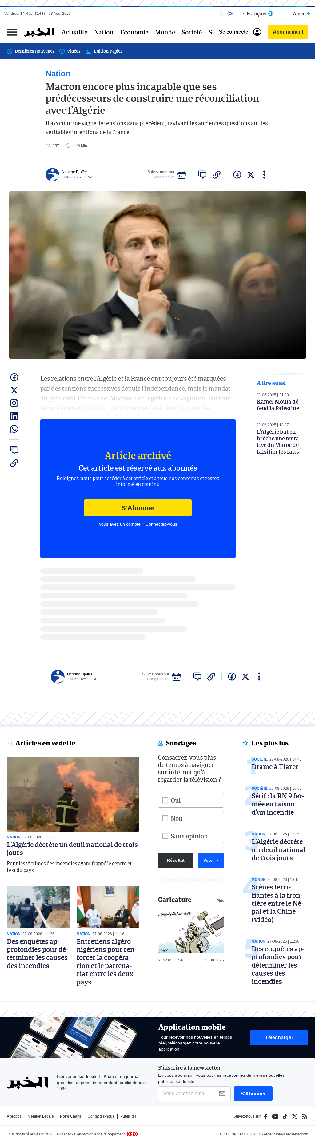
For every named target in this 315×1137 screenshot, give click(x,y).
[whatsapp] (14, 429)
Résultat (176, 860)
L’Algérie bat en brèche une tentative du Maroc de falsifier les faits (279, 441)
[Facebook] (265, 1116)
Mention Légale (41, 1116)
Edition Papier (108, 51)
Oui (176, 800)
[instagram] (14, 403)
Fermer (12, 31)
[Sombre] (221, 13)
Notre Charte (71, 1116)
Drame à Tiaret (275, 766)
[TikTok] (285, 1116)
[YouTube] (275, 1116)
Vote (208, 860)
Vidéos (74, 51)
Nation (104, 32)
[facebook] (237, 175)
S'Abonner (138, 508)
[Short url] (217, 175)
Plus (220, 901)
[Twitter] (294, 1116)
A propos (14, 1116)
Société (192, 32)
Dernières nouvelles (34, 51)
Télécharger (279, 1037)
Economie (134, 32)
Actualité (74, 32)
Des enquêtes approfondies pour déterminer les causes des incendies (37, 953)
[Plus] (264, 175)
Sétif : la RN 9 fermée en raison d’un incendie (278, 804)
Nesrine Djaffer (74, 172)
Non (177, 818)
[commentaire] (202, 175)
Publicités (128, 1116)
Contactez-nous (101, 1116)
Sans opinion (189, 836)
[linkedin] (14, 416)
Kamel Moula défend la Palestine (278, 404)
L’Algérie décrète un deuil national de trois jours (72, 848)
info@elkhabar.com (292, 1134)
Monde (165, 32)
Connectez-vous (161, 524)
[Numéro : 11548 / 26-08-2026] (191, 931)
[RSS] (304, 1116)
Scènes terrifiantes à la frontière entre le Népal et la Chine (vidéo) (277, 903)
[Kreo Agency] (132, 1134)
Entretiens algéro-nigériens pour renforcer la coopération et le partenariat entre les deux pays (107, 961)
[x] (250, 175)
